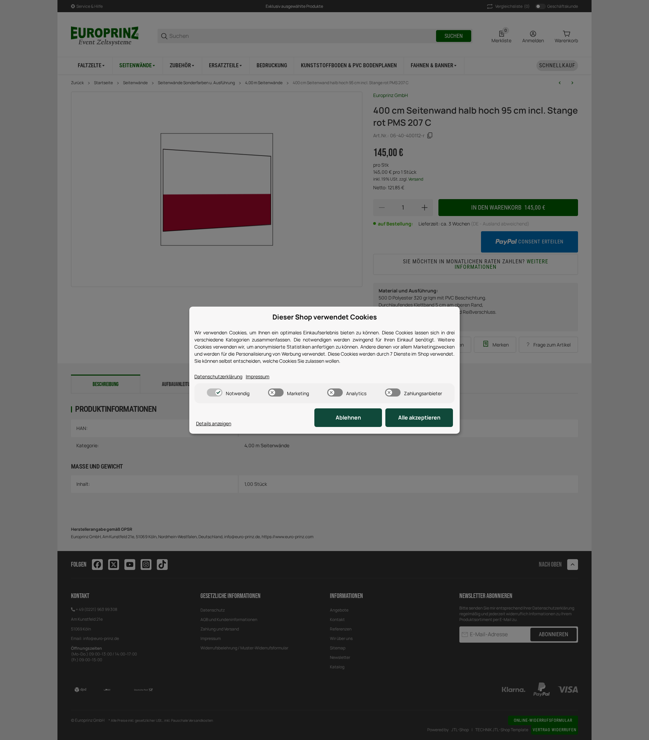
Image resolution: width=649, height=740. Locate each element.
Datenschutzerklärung (218, 376)
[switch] (214, 392)
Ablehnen (348, 417)
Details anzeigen (213, 423)
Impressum (257, 376)
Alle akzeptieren (419, 417)
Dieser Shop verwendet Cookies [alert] (324, 316)
